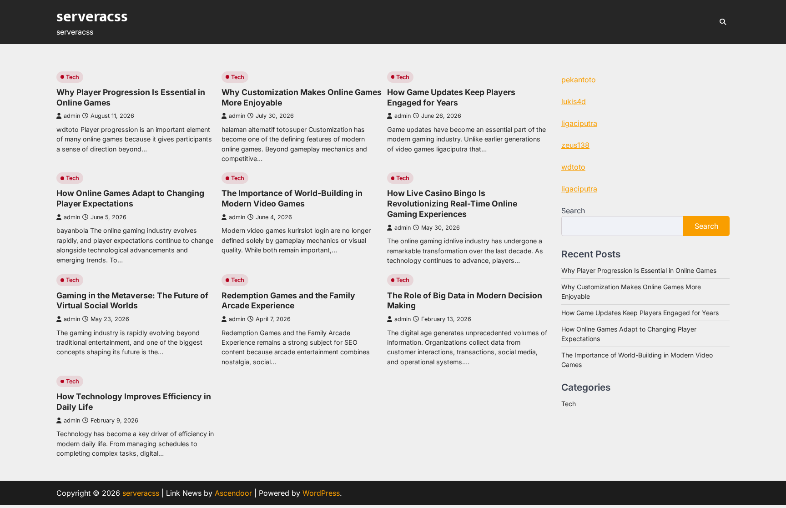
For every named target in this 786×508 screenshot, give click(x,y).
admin (72, 115)
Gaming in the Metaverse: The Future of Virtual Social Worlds (132, 301)
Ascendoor (233, 493)
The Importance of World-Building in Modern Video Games (292, 198)
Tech (72, 77)
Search (573, 210)
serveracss (92, 17)
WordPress (321, 493)
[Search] (723, 22)
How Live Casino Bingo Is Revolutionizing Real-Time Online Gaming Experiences (452, 203)
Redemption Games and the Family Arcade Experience (288, 301)
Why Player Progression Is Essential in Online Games (638, 270)
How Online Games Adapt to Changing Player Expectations (130, 198)
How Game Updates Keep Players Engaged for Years (451, 97)
